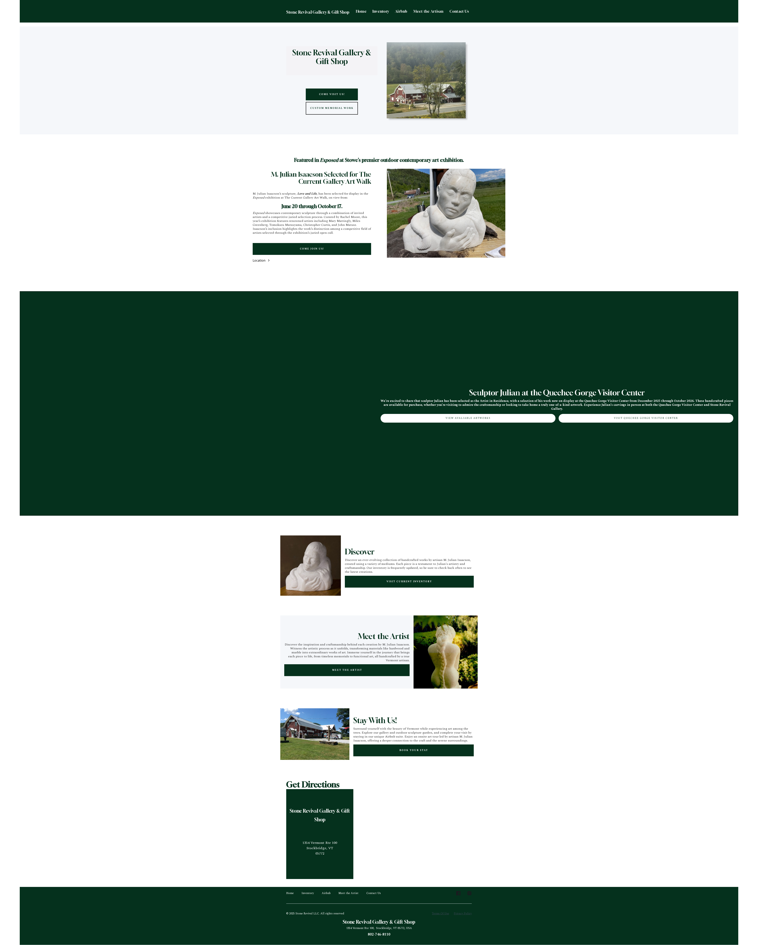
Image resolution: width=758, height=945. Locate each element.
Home (361, 11)
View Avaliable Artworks (468, 418)
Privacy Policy (463, 914)
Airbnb (401, 11)
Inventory (380, 11)
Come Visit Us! (332, 94)
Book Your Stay (413, 750)
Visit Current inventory (409, 581)
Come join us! (312, 249)
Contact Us (459, 11)
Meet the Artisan (428, 11)
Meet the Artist (347, 670)
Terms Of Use (440, 914)
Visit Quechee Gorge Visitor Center (646, 418)
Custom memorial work (332, 108)
